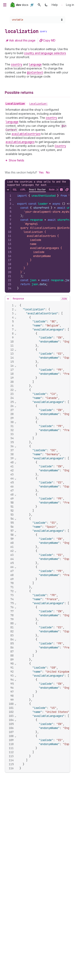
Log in (70, 4)
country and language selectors (45, 53)
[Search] (39, 5)
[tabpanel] (37, 242)
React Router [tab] (37, 189)
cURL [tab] (23, 189)
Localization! (38, 103)
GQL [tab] (15, 189)
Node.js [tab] (54, 189)
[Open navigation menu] (5, 5)
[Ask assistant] (32, 5)
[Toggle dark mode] (46, 5)
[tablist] (35, 189)
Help (55, 4)
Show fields (16, 160)
